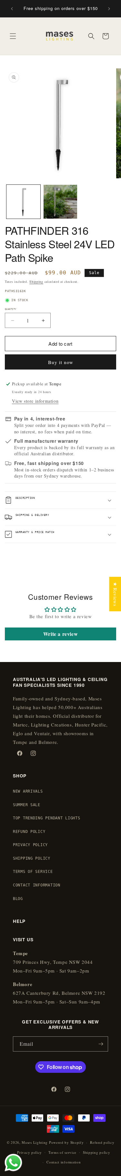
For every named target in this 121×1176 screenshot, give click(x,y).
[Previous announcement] (12, 9)
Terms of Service (33, 871)
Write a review (60, 633)
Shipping (36, 281)
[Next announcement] (109, 9)
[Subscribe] (101, 1044)
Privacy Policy (30, 845)
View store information (35, 401)
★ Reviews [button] (115, 594)
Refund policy (102, 1142)
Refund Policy (29, 831)
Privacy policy (29, 1152)
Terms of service (62, 1152)
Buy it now (60, 362)
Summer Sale (26, 805)
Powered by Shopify (66, 1142)
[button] (13, 36)
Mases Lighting (35, 1142)
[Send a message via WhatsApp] (13, 1162)
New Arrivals (28, 791)
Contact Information (36, 885)
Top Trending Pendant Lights (46, 818)
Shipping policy (96, 1152)
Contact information (63, 1162)
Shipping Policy (31, 858)
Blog (18, 898)
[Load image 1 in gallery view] (23, 202)
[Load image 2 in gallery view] (60, 202)
